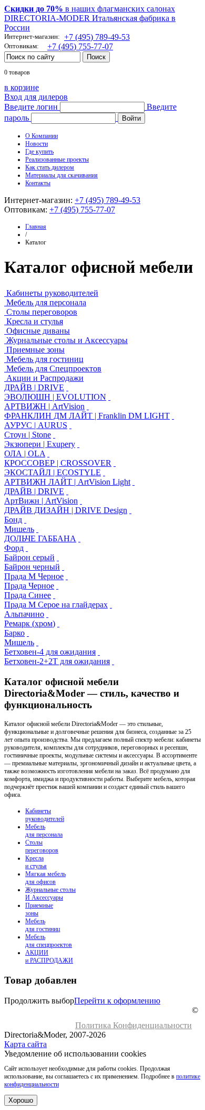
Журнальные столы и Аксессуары (67, 340)
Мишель (19, 529)
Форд (14, 547)
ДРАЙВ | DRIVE (34, 387)
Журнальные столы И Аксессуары (50, 893)
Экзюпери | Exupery (39, 444)
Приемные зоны (35, 349)
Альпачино (24, 614)
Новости (36, 143)
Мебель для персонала (46, 302)
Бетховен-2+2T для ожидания (57, 661)
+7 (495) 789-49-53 (97, 37)
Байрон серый (29, 557)
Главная (35, 226)
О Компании (41, 136)
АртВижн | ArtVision (41, 500)
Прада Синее (27, 595)
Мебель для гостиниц (45, 359)
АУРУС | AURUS (35, 425)
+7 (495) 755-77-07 (80, 46)
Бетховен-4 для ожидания (50, 651)
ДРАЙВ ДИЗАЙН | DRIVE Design (65, 510)
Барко (14, 632)
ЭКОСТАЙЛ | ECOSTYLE (52, 472)
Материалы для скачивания (61, 175)
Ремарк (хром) (29, 623)
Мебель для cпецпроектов (48, 940)
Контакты (37, 183)
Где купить (39, 151)
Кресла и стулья (34, 321)
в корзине (21, 87)
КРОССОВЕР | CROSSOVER (57, 462)
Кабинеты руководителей (52, 293)
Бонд (13, 519)
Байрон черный (32, 566)
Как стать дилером (49, 167)
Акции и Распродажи (45, 377)
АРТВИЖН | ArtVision (44, 406)
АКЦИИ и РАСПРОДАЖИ (49, 956)
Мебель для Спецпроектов (53, 368)
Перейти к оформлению (117, 1000)
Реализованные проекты (57, 159)
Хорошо (20, 1100)
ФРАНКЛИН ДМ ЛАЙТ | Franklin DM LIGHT (87, 415)
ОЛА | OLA (24, 453)
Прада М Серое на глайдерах (56, 604)
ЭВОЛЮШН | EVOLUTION (55, 396)
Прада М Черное (34, 576)
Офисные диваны (38, 330)
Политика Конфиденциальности (133, 1025)
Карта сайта (25, 1044)
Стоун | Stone (27, 434)
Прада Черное (29, 585)
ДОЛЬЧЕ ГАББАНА (40, 538)
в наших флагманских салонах (89, 8)
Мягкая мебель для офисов (45, 877)
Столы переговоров (41, 311)
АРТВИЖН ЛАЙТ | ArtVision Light (67, 481)
